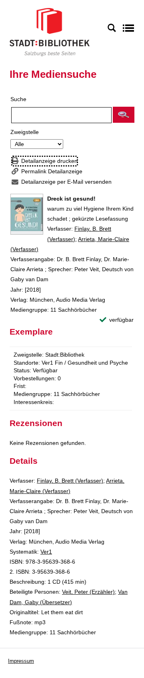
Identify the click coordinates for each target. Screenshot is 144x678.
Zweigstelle (24, 132)
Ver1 (46, 551)
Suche (18, 99)
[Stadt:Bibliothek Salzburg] (50, 31)
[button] (123, 115)
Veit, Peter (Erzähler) (88, 592)
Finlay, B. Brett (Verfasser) (70, 480)
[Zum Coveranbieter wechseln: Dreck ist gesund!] (26, 214)
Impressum (21, 661)
